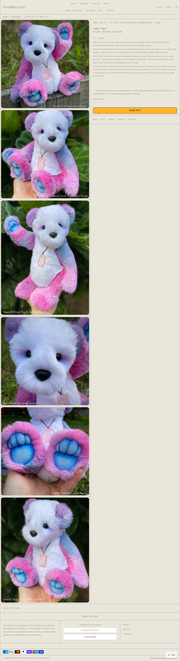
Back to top (90, 616)
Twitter (111, 119)
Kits (100, 10)
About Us (126, 629)
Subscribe (90, 637)
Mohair (106, 3)
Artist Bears (90, 10)
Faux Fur (96, 3)
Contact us (127, 634)
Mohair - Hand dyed (74, 10)
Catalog (83, 3)
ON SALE (110, 10)
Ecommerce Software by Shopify (163, 658)
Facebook (131, 119)
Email (102, 119)
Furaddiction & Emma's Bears (22, 658)
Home (73, 3)
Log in (159, 7)
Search (168, 7)
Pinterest (120, 119)
